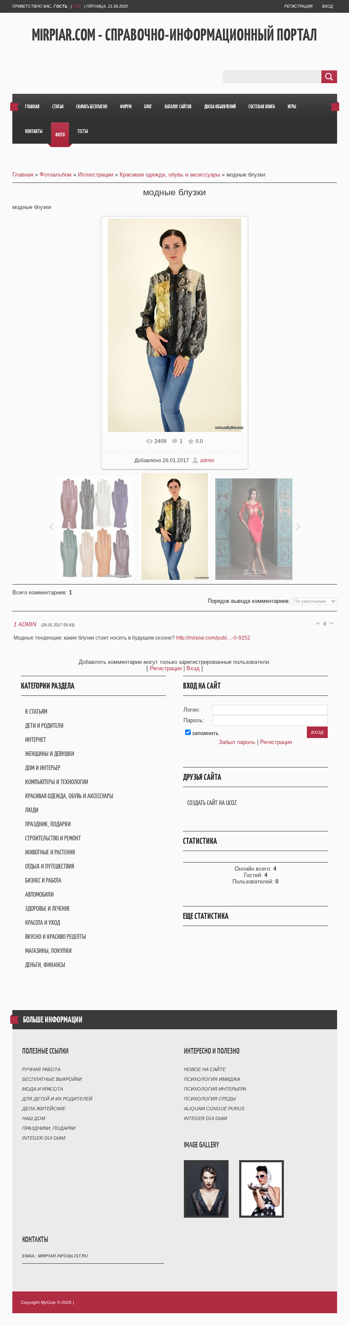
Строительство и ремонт (53, 838)
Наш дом (33, 1118)
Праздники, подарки (48, 1128)
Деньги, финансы (45, 965)
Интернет (35, 739)
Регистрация (298, 6)
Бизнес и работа (43, 880)
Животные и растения (50, 852)
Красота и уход (42, 922)
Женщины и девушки (49, 754)
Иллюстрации (95, 174)
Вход (327, 6)
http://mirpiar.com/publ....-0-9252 (213, 638)
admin (207, 460)
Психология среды (210, 1098)
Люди (31, 810)
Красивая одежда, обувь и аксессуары (170, 174)
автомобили (39, 894)
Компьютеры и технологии (56, 782)
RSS (77, 6)
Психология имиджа (212, 1079)
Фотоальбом (56, 174)
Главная (22, 174)
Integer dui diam (43, 1138)
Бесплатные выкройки (52, 1079)
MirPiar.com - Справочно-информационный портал (174, 34)
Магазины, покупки (48, 951)
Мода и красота (42, 1088)
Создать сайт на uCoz (212, 803)
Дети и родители (44, 725)
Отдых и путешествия (49, 866)
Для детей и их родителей (57, 1098)
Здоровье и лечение (47, 908)
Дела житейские (44, 1108)
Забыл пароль (237, 742)
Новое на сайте (205, 1069)
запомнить (205, 733)
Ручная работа (41, 1069)
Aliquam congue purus (214, 1108)
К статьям (36, 711)
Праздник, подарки (48, 824)
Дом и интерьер (42, 768)
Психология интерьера (215, 1088)
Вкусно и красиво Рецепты (55, 936)
